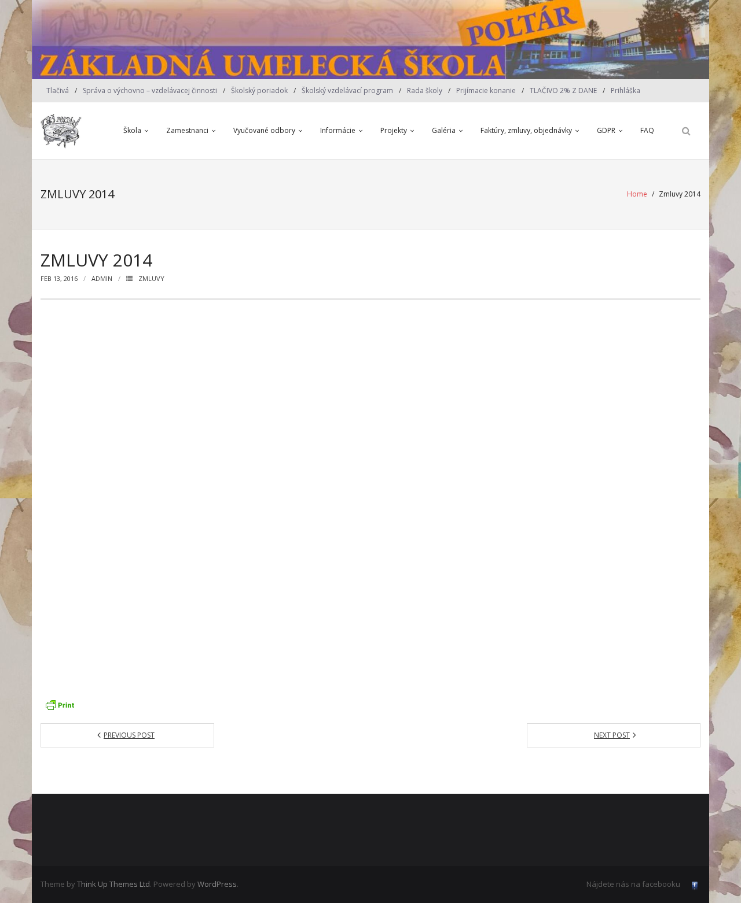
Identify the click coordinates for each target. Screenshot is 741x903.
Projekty (393, 130)
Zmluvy (151, 278)
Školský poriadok (259, 90)
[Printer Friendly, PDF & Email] (60, 705)
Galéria (444, 130)
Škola (132, 130)
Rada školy (424, 90)
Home (637, 194)
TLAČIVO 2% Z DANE (563, 90)
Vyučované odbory (264, 130)
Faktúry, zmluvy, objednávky (526, 130)
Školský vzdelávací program (347, 90)
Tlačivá (57, 90)
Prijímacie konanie (486, 90)
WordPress (217, 884)
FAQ (647, 130)
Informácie (337, 130)
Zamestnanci (187, 130)
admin (101, 278)
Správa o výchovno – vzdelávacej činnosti (150, 90)
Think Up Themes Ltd (113, 884)
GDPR (606, 130)
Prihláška (625, 90)
